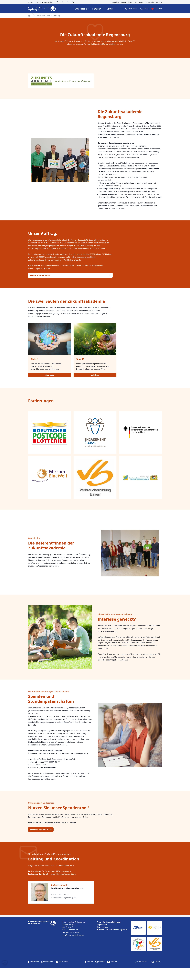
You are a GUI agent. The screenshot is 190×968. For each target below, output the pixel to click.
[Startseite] (29, 16)
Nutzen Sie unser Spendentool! (58, 807)
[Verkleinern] (67, 2)
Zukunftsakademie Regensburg (48, 16)
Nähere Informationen (40, 275)
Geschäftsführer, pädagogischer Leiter (68, 888)
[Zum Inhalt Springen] (57, 2)
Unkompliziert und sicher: (41, 803)
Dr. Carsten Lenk (59, 885)
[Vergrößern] (62, 2)
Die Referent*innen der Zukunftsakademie (51, 545)
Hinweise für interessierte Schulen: (115, 614)
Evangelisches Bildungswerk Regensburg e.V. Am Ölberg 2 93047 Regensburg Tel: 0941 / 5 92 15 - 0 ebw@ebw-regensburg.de (74, 928)
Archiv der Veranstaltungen (109, 922)
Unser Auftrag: (42, 233)
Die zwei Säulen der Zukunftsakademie (66, 301)
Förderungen (41, 400)
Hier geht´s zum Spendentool (41, 829)
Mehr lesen (49, 375)
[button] (5, 963)
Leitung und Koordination (53, 859)
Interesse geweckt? (117, 619)
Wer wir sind (34, 538)
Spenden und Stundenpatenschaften (51, 699)
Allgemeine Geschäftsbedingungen (112, 930)
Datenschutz (102, 927)
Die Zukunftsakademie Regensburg (95, 34)
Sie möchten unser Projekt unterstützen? (48, 691)
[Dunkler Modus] (72, 2)
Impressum (102, 924)
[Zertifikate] (146, 936)
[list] (112, 926)
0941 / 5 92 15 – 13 (61, 894)
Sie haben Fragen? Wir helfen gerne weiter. (49, 854)
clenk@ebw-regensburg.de (64, 897)
